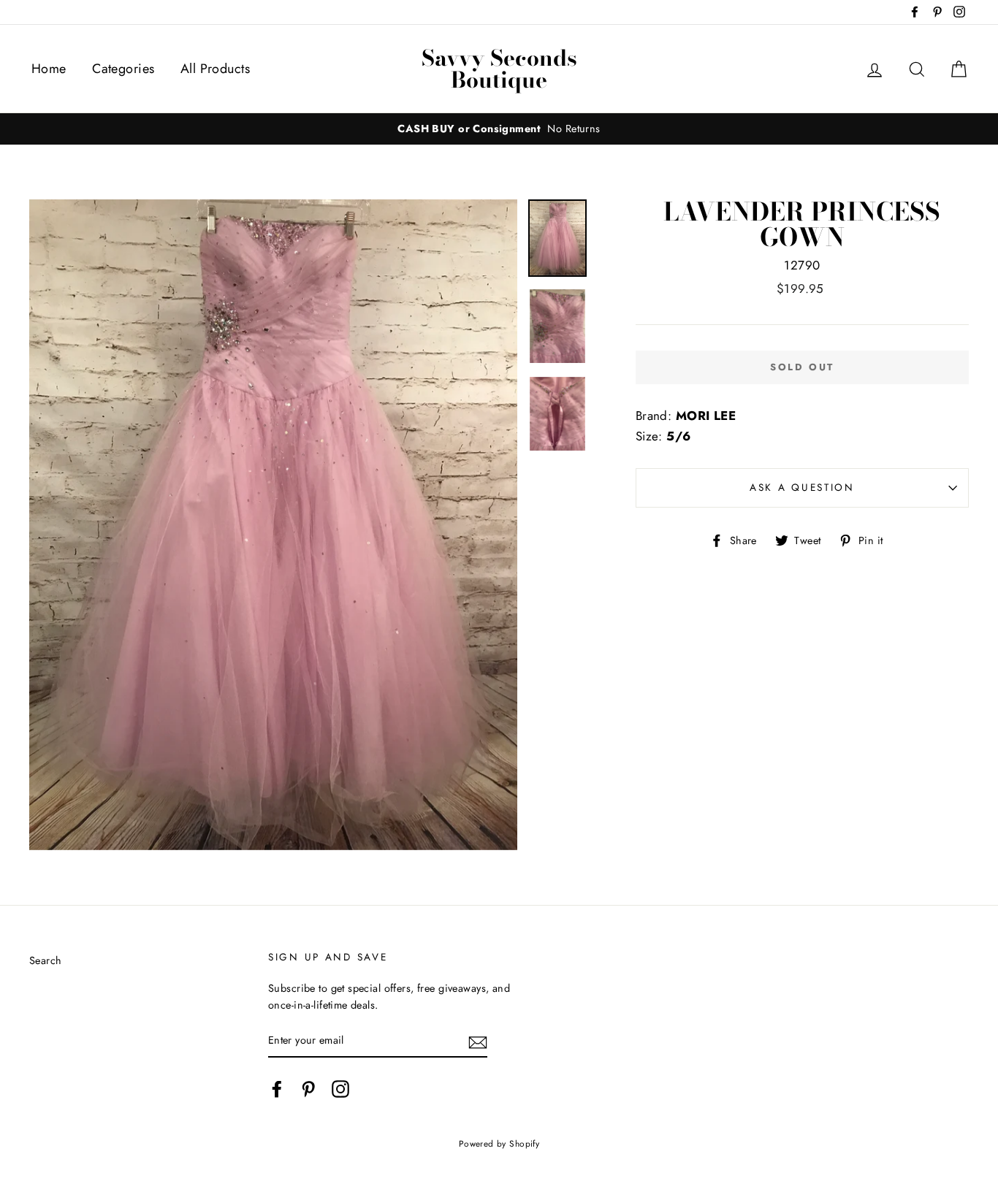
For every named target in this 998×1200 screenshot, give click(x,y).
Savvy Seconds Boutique (499, 68)
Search (45, 960)
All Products (215, 68)
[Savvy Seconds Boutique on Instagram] (340, 1088)
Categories (123, 68)
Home (48, 68)
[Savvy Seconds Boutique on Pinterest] (308, 1088)
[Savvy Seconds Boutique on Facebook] (277, 1088)
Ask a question (802, 487)
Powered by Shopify (499, 1143)
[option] (499, 129)
